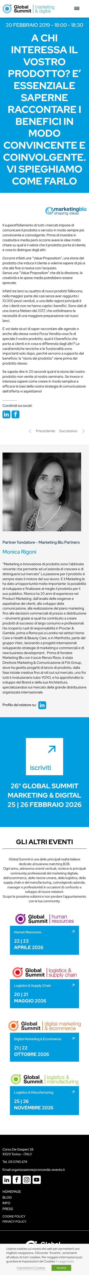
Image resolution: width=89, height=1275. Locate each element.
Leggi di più (65, 1261)
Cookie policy (13, 1216)
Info (6, 1203)
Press (7, 1209)
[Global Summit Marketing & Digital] (28, 8)
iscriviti (40, 767)
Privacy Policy (14, 1222)
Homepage (11, 1191)
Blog (7, 1197)
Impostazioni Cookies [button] (31, 1268)
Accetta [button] (61, 1268)
